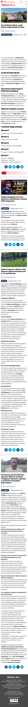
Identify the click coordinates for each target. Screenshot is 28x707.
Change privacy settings (14, 703)
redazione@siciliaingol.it (18, 694)
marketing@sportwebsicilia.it (18, 695)
